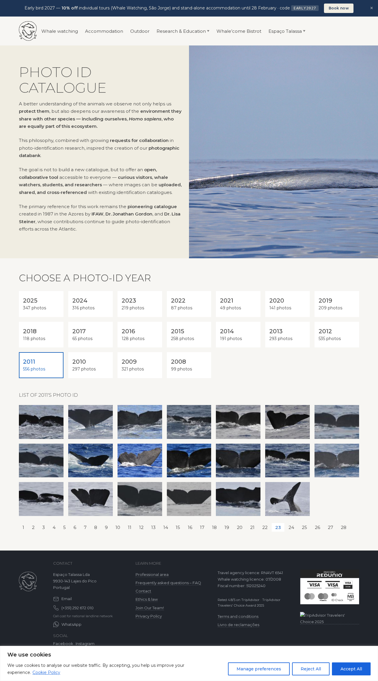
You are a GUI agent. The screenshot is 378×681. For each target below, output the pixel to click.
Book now (339, 8)
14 (165, 527)
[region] (189, 663)
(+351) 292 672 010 (77, 607)
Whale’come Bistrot (238, 31)
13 (153, 527)
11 (129, 527)
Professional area (152, 574)
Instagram (85, 643)
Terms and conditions (238, 616)
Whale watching (59, 31)
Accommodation (104, 31)
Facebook (63, 643)
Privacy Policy (149, 616)
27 (330, 527)
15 (178, 527)
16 (190, 527)
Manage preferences (259, 669)
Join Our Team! (150, 607)
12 (141, 527)
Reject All (311, 669)
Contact (143, 591)
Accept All (351, 669)
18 (214, 527)
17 (202, 527)
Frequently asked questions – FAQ (168, 582)
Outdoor (139, 31)
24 (291, 527)
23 (278, 527)
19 (226, 527)
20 (239, 527)
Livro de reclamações (238, 624)
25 (304, 527)
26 (317, 527)
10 (117, 527)
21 (252, 527)
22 (265, 527)
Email (66, 598)
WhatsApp (71, 624)
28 (343, 527)
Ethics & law (147, 599)
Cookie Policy (46, 672)
